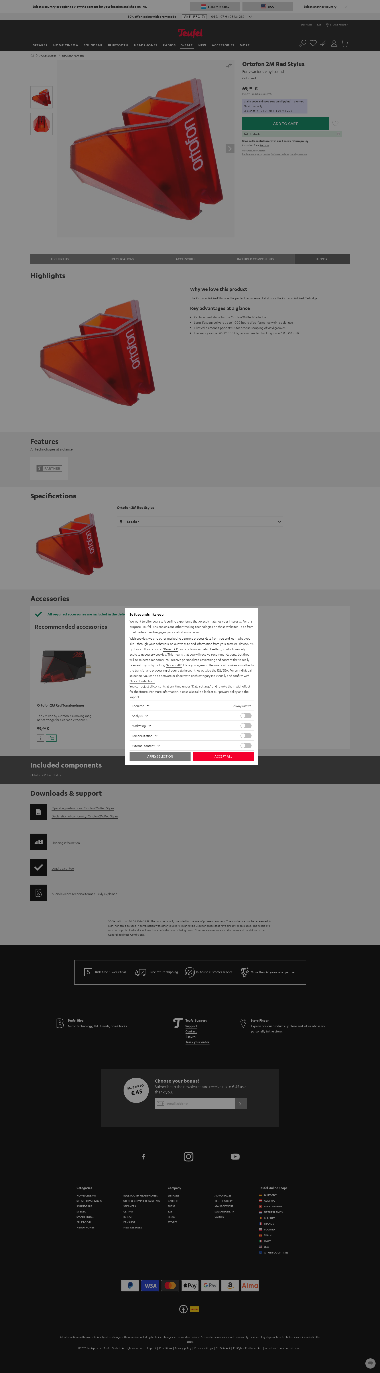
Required (138, 706)
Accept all (223, 756)
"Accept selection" (142, 681)
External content (143, 746)
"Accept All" (174, 665)
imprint (134, 697)
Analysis (137, 716)
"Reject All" (170, 649)
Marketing (139, 726)
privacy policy (228, 691)
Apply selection (160, 756)
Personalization (142, 736)
